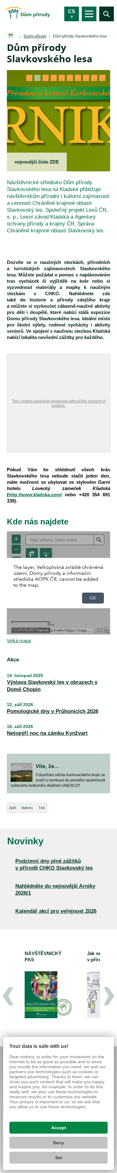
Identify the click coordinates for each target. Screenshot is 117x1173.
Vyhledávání (106, 14)
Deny (58, 1142)
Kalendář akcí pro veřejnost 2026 (55, 911)
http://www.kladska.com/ (35, 494)
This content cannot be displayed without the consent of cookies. (58, 403)
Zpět (12, 808)
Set (58, 1157)
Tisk (41, 808)
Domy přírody (35, 36)
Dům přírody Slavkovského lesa (80, 36)
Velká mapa (19, 640)
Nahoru (27, 808)
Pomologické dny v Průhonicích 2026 (52, 711)
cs (71, 11)
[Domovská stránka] (10, 36)
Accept (58, 1127)
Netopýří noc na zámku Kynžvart (47, 733)
